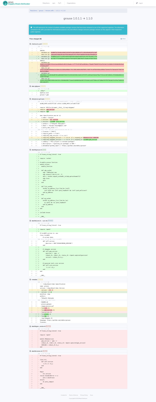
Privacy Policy (84, 395)
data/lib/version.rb (37, 351)
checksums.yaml (37, 44)
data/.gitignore (36, 86)
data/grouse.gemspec (38, 99)
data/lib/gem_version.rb (38, 326)
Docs (91, 395)
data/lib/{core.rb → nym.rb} (39, 221)
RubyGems (33, 11)
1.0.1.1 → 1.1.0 (60, 11)
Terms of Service (73, 395)
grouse (41, 11)
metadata (34, 279)
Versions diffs (49, 11)
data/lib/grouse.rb (37, 150)
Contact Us (64, 395)
